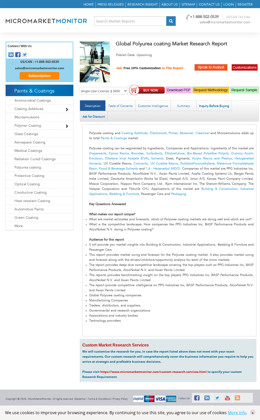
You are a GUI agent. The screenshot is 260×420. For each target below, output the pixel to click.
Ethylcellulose (175, 153)
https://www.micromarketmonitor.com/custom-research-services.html (153, 372)
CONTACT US (209, 4)
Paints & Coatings (114, 138)
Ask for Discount (94, 116)
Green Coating (26, 218)
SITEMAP (188, 4)
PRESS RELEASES (111, 4)
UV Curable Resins (164, 163)
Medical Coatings (28, 151)
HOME (89, 4)
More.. (19, 226)
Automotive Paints (29, 209)
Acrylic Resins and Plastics (212, 158)
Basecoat (186, 133)
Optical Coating (27, 184)
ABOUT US (169, 4)
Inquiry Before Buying (214, 105)
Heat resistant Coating (32, 201)
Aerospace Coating (29, 142)
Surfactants (154, 153)
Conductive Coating (30, 192)
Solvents (157, 158)
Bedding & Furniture (124, 194)
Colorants (141, 163)
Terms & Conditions (99, 399)
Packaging (178, 194)
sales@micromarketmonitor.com (225, 22)
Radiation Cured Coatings (35, 159)
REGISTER (245, 4)
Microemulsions (26, 117)
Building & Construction (219, 189)
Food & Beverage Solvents (118, 168)
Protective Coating (29, 176)
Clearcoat (202, 133)
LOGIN (228, 4)
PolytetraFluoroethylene (197, 163)
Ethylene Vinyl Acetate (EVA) (126, 158)
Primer (173, 133)
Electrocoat (158, 133)
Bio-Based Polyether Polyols (208, 153)
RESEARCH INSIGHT (142, 4)
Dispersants (97, 153)
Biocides (137, 153)
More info (237, 412)
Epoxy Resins (119, 153)
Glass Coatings (26, 134)
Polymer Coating (27, 125)
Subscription (39, 75)
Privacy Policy (120, 399)
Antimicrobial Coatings (32, 100)
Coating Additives (134, 133)
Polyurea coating (27, 167)
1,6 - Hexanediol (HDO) (163, 168)
